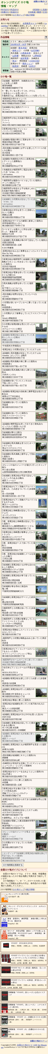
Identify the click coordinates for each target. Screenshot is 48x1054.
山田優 (15, 56)
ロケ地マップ (19, 15)
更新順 (36, 10)
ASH (35, 1045)
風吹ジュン (27, 64)
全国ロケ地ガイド (25, 1045)
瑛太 (14, 61)
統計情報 (30, 15)
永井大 (32, 66)
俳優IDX (5, 12)
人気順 (44, 10)
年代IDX (5, 10)
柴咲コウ (16, 50)
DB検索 (32, 12)
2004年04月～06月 (18, 44)
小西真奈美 (25, 53)
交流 (45, 12)
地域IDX (14, 12)
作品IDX (14, 10)
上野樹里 (37, 56)
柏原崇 (15, 66)
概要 (39, 12)
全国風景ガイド (29, 23)
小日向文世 (34, 61)
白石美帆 (35, 50)
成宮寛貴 (24, 58)
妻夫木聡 (22, 48)
